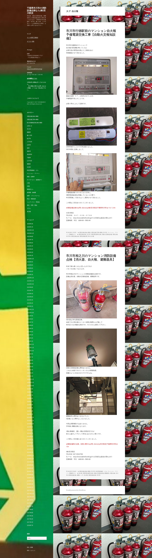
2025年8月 (30, 236)
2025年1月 (30, 255)
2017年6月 (30, 509)
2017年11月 (30, 493)
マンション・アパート (33, 173)
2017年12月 (30, 490)
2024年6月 (30, 268)
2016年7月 (30, 525)
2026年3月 (30, 224)
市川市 (29, 129)
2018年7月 (30, 471)
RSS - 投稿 (30, 547)
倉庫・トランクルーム (33, 196)
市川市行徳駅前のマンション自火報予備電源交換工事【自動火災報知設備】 (91, 34)
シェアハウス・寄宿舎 (33, 202)
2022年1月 (30, 341)
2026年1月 (30, 227)
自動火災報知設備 (107, 234)
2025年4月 (30, 249)
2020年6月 (30, 398)
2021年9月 (30, 354)
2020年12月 (30, 379)
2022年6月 (30, 325)
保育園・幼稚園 (31, 192)
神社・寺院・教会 (32, 205)
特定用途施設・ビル (32, 170)
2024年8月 (30, 265)
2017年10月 (30, 497)
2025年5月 (30, 246)
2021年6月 (30, 360)
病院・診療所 (31, 176)
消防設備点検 (82, 234)
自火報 (92, 236)
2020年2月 (30, 411)
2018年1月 (30, 487)
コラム (29, 208)
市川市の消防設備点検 (72, 236)
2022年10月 (30, 312)
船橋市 (29, 132)
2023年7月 (30, 290)
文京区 (29, 167)
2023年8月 (30, 287)
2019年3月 (30, 446)
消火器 (80, 473)
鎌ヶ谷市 (29, 135)
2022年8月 (30, 319)
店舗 (28, 186)
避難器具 (106, 473)
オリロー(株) (30, 41)
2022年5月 (30, 328)
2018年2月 (30, 484)
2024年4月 (30, 271)
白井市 (29, 145)
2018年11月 (30, 459)
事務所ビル (30, 189)
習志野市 (29, 154)
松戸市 (29, 138)
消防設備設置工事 (84, 236)
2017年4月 (30, 512)
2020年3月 (30, 408)
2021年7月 (30, 357)
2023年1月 (30, 306)
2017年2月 (30, 519)
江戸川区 (29, 161)
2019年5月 (30, 439)
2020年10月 (30, 385)
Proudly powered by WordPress (76, 490)
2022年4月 (30, 332)
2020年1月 (30, 414)
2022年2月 (30, 338)
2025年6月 (30, 243)
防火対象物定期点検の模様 (34, 122)
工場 (28, 183)
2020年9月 (30, 389)
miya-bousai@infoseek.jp (34, 69)
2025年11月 (30, 233)
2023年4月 (30, 297)
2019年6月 (30, 436)
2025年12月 (30, 230)
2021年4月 (30, 366)
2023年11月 (30, 281)
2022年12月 (30, 309)
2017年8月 (30, 503)
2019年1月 (30, 452)
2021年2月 (30, 373)
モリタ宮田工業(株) (32, 37)
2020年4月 (30, 405)
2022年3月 (30, 335)
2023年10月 (30, 284)
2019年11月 (30, 420)
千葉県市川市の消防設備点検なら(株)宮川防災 (36, 10)
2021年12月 (30, 344)
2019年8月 (30, 430)
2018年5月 (30, 478)
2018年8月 (30, 468)
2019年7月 (30, 433)
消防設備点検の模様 (32, 116)
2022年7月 (30, 322)
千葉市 (29, 157)
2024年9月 (30, 262)
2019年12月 (30, 417)
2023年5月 (30, 293)
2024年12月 (30, 259)
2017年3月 (30, 516)
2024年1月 (30, 274)
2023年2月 (30, 303)
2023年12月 (30, 278)
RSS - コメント (31, 550)
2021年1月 (30, 376)
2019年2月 (30, 449)
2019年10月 (30, 424)
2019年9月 (30, 427)
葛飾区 (29, 164)
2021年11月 (30, 347)
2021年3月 (30, 370)
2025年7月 (30, 239)
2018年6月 (30, 474)
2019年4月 (30, 443)
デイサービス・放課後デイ (34, 180)
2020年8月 (30, 392)
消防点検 (115, 234)
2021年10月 (30, 351)
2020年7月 (30, 395)
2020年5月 (30, 401)
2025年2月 (30, 252)
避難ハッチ (80, 475)
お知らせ (29, 126)
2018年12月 (30, 455)
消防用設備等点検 (96, 234)
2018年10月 (30, 462)
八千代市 (29, 142)
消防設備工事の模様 (32, 119)
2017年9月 (30, 500)
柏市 (28, 148)
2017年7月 (30, 506)
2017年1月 (30, 522)
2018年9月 (30, 465)
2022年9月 (30, 316)
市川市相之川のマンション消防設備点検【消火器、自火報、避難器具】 (91, 257)
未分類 (29, 211)
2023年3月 (30, 300)
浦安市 (29, 151)
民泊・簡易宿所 (31, 199)
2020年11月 (30, 382)
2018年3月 (30, 481)
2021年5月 (30, 363)
